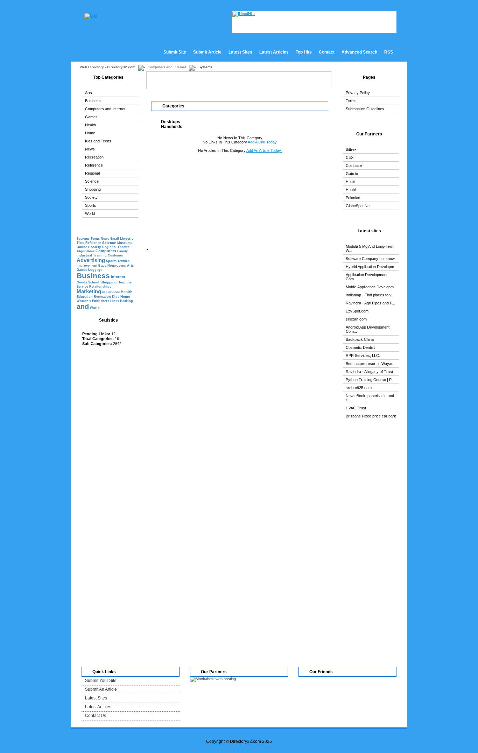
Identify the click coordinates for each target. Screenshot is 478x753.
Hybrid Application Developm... (371, 267)
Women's (84, 301)
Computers (106, 251)
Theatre (123, 247)
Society (91, 197)
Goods (82, 282)
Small (114, 238)
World (90, 213)
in (103, 292)
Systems (83, 238)
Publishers (100, 301)
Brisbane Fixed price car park (371, 416)
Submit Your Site (101, 680)
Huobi (351, 190)
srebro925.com (359, 388)
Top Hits (304, 52)
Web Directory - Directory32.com (107, 67)
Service (82, 286)
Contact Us (95, 715)
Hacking (126, 301)
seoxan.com (356, 319)
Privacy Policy (358, 93)
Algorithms (85, 251)
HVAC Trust (356, 408)
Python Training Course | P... (370, 380)
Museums (124, 243)
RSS (388, 52)
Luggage (95, 270)
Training (100, 255)
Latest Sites (240, 52)
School (93, 282)
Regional (92, 173)
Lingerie (126, 238)
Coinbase (354, 165)
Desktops (170, 121)
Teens (95, 238)
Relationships (100, 286)
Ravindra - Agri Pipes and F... (370, 303)
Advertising (91, 260)
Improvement (87, 265)
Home (90, 133)
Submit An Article (101, 689)
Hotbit (351, 182)
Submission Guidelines (365, 109)
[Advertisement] (106, 471)
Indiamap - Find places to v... (370, 295)
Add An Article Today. (264, 150)
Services (113, 292)
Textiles (123, 261)
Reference (94, 165)
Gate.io (352, 173)
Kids (115, 296)
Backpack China (360, 339)
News (90, 149)
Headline (125, 282)
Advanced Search (359, 52)
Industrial (84, 255)
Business (93, 101)
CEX (349, 157)
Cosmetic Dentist (360, 347)
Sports (90, 205)
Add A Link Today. (262, 142)
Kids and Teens (98, 141)
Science (92, 181)
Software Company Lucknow (370, 258)
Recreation (94, 157)
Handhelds (171, 126)
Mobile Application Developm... (371, 287)
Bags (102, 265)
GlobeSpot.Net (358, 206)
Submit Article (207, 52)
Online (82, 247)
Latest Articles (274, 52)
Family (122, 251)
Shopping (93, 189)
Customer (115, 255)
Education (85, 296)
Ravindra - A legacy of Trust (369, 372)
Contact (327, 52)
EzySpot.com (357, 311)
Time (80, 243)
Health (90, 125)
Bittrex (351, 149)
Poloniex (353, 198)
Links (114, 301)
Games (91, 117)
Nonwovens (116, 265)
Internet (118, 277)
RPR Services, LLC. (363, 355)
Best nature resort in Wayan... (371, 363)
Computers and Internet (167, 67)
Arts (88, 93)
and (83, 306)
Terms (351, 101)
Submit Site (174, 52)
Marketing (89, 291)
